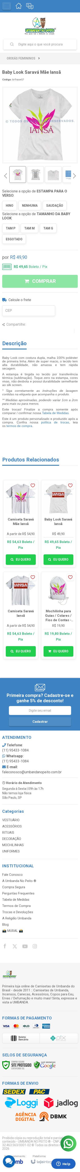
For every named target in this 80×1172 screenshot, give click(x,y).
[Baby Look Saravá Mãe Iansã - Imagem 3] (53, 174)
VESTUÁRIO (11, 820)
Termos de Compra (16, 906)
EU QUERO (23, 559)
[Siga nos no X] (14, 947)
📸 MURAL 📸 (12, 931)
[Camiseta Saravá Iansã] (21, 615)
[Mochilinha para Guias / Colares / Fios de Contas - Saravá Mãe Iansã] (58, 615)
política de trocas (55, 422)
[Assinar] (40, 721)
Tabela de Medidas (55, 413)
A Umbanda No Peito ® (19, 881)
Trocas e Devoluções (17, 912)
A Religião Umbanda (16, 918)
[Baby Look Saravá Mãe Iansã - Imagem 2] (35, 174)
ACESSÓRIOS (12, 826)
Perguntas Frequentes (18, 893)
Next (74, 174)
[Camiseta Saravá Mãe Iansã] (21, 523)
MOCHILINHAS (13, 845)
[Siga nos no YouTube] (24, 947)
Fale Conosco (12, 875)
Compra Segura (13, 887)
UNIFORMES (11, 851)
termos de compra (19, 426)
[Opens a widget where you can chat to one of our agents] (63, 1164)
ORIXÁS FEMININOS (21, 58)
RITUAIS (8, 833)
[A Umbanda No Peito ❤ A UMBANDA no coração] (40, 26)
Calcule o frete (19, 300)
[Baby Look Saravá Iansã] (58, 523)
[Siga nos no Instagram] (34, 947)
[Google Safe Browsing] (45, 1065)
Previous (5, 175)
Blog (5, 925)
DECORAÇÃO (11, 839)
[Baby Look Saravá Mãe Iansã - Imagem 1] (17, 174)
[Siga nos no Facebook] (4, 947)
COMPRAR (43, 281)
